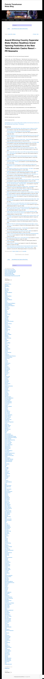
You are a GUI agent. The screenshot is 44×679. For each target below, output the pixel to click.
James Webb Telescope (9, 459)
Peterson (6, 551)
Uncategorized (7, 642)
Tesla (6, 628)
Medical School (7, 492)
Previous (34, 34)
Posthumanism (7, 564)
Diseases (6, 373)
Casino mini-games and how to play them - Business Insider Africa (19, 189)
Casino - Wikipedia (10, 240)
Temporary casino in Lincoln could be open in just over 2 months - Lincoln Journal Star (23, 179)
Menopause (7, 496)
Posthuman (7, 563)
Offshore (6, 540)
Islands (6, 456)
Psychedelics (7, 573)
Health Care (7, 424)
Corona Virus (7, 358)
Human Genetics (8, 441)
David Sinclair (7, 368)
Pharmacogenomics (8, 552)
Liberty (6, 474)
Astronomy (7, 309)
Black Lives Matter (8, 334)
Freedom (6, 405)
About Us (22, 19)
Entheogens (7, 381)
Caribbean (6, 340)
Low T (6, 483)
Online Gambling (8, 543)
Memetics (6, 495)
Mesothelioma (7, 497)
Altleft (6, 293)
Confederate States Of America (10, 355)
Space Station (7, 606)
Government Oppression (9, 421)
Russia (6, 590)
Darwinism (7, 366)
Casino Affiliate (7, 342)
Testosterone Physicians (9, 630)
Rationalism (7, 579)
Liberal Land (7, 471)
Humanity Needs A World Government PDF (12, 275)
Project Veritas (7, 568)
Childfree (6, 350)
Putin (6, 574)
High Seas (6, 430)
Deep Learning (7, 369)
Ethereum (6, 382)
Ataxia (6, 310)
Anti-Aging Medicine (8, 299)
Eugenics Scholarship (9, 386)
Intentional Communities (9, 455)
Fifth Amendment (8, 396)
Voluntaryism (7, 652)
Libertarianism (7, 473)
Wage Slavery (7, 653)
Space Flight (7, 605)
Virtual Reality (7, 649)
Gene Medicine (7, 411)
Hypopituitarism (7, 447)
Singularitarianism (8, 600)
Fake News (7, 393)
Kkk (5, 466)
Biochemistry (7, 326)
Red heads (7, 580)
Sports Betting (7, 612)
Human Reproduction (8, 444)
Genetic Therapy (8, 417)
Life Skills (6, 477)
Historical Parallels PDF (9, 273)
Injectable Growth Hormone (10, 453)
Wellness (6, 656)
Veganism (6, 644)
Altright (6, 294)
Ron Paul (6, 588)
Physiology (7, 553)
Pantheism (7, 545)
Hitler (6, 432)
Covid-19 (6, 360)
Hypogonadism (7, 445)
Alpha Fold (7, 290)
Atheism (6, 311)
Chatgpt (6, 346)
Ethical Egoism (7, 383)
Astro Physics (7, 308)
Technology (7, 625)
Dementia (6, 371)
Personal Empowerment (9, 550)
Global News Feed (8, 419)
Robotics (6, 584)
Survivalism (7, 622)
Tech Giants (7, 624)
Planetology (7, 555)
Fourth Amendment (8, 402)
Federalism (7, 394)
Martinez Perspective (8, 491)
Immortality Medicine (8, 450)
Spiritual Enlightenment (9, 610)
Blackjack (6, 335)
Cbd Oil (6, 344)
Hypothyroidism (7, 448)
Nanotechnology (8, 516)
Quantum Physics (8, 576)
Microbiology (7, 498)
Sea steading (7, 593)
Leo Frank (6, 468)
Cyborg (6, 365)
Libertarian (7, 472)
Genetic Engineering (8, 414)
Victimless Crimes (8, 647)
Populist (6, 559)
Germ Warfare (7, 418)
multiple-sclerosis (8, 510)
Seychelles (7, 599)
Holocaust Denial (8, 433)
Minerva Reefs (7, 505)
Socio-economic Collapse (9, 602)
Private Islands (7, 565)
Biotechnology (7, 329)
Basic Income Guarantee (9, 321)
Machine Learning (8, 485)
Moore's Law (7, 509)
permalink (24, 251)
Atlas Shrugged (7, 314)
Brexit (6, 339)
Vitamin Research (8, 650)
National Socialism (8, 519)
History (6, 431)
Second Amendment (8, 597)
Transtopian (7, 638)
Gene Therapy (7, 412)
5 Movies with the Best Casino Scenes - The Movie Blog (17, 228)
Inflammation (7, 451)
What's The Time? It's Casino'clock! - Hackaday (16, 176)
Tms (5, 631)
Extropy (6, 391)
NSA (5, 537)
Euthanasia (7, 387)
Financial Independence (9, 397)
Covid (6, 359)
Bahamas (6, 318)
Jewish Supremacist (8, 461)
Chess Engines (7, 348)
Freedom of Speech (8, 406)
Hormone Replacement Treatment (11, 437)
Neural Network (7, 526)
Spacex (6, 608)
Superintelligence (8, 620)
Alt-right (6, 291)
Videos (6, 648)
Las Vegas (6, 467)
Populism (6, 558)
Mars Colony (7, 490)
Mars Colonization (8, 489)
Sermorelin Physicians (9, 598)
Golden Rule (7, 420)
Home (6, 19)
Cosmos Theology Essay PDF (10, 272)
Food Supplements (8, 401)
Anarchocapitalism (8, 296)
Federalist (6, 395)
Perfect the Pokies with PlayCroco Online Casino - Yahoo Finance (19, 139)
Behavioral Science (8, 323)
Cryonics (6, 362)
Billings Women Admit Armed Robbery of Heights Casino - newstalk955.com (21, 186)
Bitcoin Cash (7, 333)
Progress (6, 566)
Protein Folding (7, 569)
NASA (6, 517)
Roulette (6, 589)
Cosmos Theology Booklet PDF (10, 271)
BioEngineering (7, 327)
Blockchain (7, 336)
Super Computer (8, 619)
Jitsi (5, 462)
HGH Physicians (8, 429)
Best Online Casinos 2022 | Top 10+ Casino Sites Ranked (18, 237)
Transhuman (7, 635)
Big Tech (6, 324)
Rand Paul (6, 577)
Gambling (6, 409)
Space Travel (7, 607)
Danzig (17, 251)
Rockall (6, 586)
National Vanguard (8, 520)
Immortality (7, 449)
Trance (6, 634)
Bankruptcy (7, 320)
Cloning (6, 351)
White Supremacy (8, 660)
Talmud (6, 623)
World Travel (7, 661)
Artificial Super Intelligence (9, 305)
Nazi (5, 522)
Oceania (6, 539)
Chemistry (6, 347)
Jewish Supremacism (8, 460)
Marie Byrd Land (8, 486)
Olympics (6, 541)
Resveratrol (7, 583)
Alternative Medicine (8, 292)
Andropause (7, 298)
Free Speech (7, 403)
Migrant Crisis (7, 502)
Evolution (6, 388)
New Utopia (7, 532)
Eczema (6, 378)
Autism (6, 315)
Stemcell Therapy (8, 618)
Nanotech (6, 515)
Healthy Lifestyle (8, 425)
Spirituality (7, 611)
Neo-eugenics (7, 525)
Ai (5, 287)
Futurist (6, 408)
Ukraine (6, 641)
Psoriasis (6, 571)
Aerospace (7, 285)
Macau (6, 484)
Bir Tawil (6, 330)
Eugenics (6, 384)
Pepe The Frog (7, 549)
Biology (6, 328)
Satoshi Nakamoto (8, 592)
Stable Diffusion (7, 614)
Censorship (7, 345)
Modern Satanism (8, 507)
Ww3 (5, 662)
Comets (6, 353)
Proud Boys (7, 570)
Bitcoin (6, 332)
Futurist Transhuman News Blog (13, 5)
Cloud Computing (8, 352)
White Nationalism (8, 658)
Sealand (6, 594)
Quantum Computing (8, 575)
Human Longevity (8, 443)
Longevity (6, 480)
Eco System (7, 377)
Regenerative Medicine (9, 581)
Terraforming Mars (8, 626)
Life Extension (7, 475)
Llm (5, 479)
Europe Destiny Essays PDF (10, 269)
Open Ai (6, 544)
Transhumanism (8, 636)
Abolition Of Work (8, 284)
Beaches (6, 322)
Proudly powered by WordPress (19, 676)
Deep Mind (7, 370)
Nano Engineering (8, 511)
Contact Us (17, 19)
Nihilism (6, 534)
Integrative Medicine (8, 454)
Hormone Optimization (9, 435)
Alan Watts (7, 288)
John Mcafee (7, 463)
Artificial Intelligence (8, 304)
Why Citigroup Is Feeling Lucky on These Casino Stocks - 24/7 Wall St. (20, 168)
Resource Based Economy (9, 582)
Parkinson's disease (8, 546)
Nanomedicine (7, 514)
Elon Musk (7, 380)
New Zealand (7, 533)
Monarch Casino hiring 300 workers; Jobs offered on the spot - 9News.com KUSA (22, 128)
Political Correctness (8, 557)
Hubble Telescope (8, 438)
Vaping (6, 643)
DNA (5, 375)
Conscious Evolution (8, 357)
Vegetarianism (7, 646)
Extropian (6, 389)
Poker (6, 556)
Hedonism (6, 427)
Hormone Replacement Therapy (10, 436)
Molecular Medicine (8, 508)
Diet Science (7, 372)
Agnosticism (7, 286)
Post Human (7, 561)
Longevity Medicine (8, 481)
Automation (7, 316)
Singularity (7, 601)
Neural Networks (8, 527)
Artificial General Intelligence (10, 303)
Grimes (6, 423)
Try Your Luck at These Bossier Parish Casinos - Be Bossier (18, 145)
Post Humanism (7, 562)
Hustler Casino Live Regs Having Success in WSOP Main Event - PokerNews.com (22, 174)
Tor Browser (7, 632)
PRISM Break (7, 668)
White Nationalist (8, 659)
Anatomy (6, 297)
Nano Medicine (7, 513)
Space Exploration (8, 604)
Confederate (7, 354)
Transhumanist (7, 637)
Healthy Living (7, 426)
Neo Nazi (6, 523)
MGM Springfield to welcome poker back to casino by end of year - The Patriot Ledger (23, 142)
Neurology (6, 529)
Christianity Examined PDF (9, 274)
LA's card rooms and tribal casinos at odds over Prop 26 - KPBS (19, 230)
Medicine (6, 493)
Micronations (7, 499)
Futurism (6, 407)
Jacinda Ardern (7, 457)
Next (38, 34)
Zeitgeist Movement (8, 664)
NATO (6, 521)
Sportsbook (7, 613)
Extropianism (7, 390)
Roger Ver (6, 587)
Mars (6, 487)
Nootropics (7, 535)
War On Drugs (7, 654)
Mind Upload (7, 503)
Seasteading (7, 595)
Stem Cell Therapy (8, 616)
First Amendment (8, 399)
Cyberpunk (7, 364)
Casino (13, 251)
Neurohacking (7, 528)
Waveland (6, 655)
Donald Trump (7, 376)
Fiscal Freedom (7, 400)
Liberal (6, 469)
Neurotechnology (8, 531)
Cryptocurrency (7, 363)
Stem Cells (7, 617)
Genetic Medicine (8, 415)
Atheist (6, 312)
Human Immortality (8, 442)
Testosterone (7, 629)
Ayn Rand (6, 317)
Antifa (6, 300)
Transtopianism (7, 640)
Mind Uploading (7, 504)
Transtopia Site (11, 19)
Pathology (6, 547)
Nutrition (6, 538)
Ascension (7, 306)
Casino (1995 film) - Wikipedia (12, 243)
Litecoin (6, 478)
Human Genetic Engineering (10, 439)
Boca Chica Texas (8, 338)
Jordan (6, 465)
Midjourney (7, 501)
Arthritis (6, 302)
